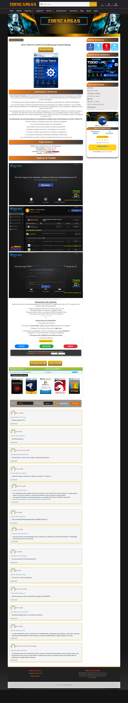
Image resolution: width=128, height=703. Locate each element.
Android (19, 11)
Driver (19, 40)
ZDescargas (69, 685)
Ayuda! (88, 11)
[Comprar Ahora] (102, 148)
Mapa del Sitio (35, 676)
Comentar (75, 403)
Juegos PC (39, 11)
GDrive (22, 346)
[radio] (97, 140)
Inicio (11, 11)
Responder (14, 423)
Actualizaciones (61, 11)
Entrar (96, 11)
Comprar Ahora (102, 146)
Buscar (93, 4)
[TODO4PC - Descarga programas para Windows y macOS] (102, 69)
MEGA (70, 346)
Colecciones (73, 11)
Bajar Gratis (54, 363)
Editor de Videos (94, 101)
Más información (93, 677)
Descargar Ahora (46, 49)
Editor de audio (93, 90)
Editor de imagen (94, 96)
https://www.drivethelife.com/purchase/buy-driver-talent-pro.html (32, 499)
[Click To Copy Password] (58, 354)
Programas (13, 40)
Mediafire (46, 346)
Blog (81, 11)
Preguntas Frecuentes (35, 673)
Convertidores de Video (96, 104)
